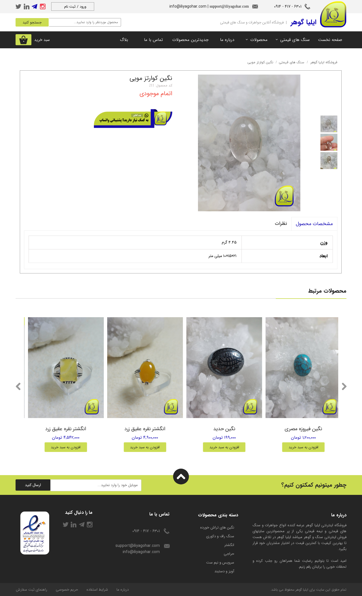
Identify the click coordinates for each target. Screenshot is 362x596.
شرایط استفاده (97, 590)
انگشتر (229, 545)
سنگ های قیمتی (295, 39)
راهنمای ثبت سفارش (31, 590)
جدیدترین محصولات (190, 39)
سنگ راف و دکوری (220, 536)
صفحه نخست (330, 39)
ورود (83, 7)
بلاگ (124, 39)
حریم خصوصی (67, 590)
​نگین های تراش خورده (217, 527)
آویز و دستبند (224, 571)
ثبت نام (70, 7)
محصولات (259, 39)
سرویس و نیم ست (220, 562)
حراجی (229, 554)
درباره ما (227, 39)
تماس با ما (153, 39)
